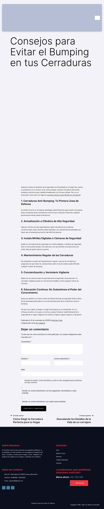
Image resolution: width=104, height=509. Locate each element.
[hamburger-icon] (97, 18)
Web (23, 370)
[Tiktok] (8, 487)
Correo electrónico (62, 359)
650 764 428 (80, 483)
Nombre (25, 359)
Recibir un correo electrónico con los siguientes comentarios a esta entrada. (49, 392)
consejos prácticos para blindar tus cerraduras (63, 195)
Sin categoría (40, 323)
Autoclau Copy (57, 320)
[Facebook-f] (3, 487)
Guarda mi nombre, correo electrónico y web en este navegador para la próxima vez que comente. (53, 381)
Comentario (26, 342)
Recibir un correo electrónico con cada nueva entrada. (44, 402)
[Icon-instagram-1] (12, 487)
